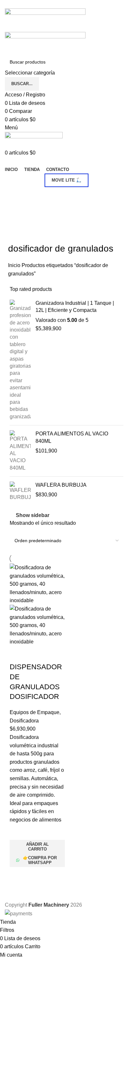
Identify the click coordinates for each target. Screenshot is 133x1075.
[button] (37, 846)
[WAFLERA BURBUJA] (20, 491)
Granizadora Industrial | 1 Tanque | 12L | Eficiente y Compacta (75, 306)
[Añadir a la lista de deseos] (18, 832)
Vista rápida (18, 875)
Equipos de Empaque (34, 712)
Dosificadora (24, 720)
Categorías (21, 194)
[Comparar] (18, 654)
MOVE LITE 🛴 (66, 180)
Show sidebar (32, 515)
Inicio (15, 265)
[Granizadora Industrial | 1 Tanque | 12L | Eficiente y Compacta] (20, 360)
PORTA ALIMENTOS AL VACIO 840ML (72, 437)
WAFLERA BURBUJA (61, 485)
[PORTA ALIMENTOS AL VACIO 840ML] (20, 451)
